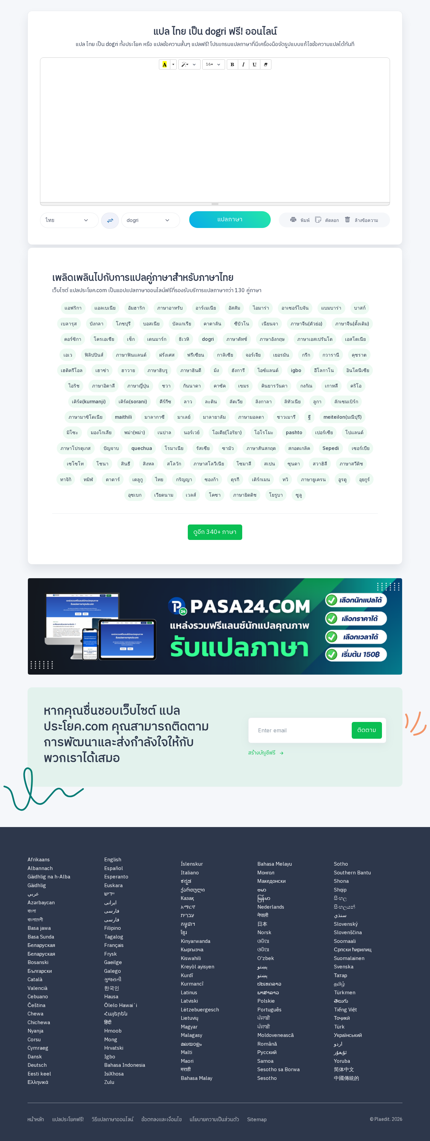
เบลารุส (69, 323)
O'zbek (265, 959)
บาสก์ (360, 308)
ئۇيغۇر (340, 1053)
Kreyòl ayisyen (197, 967)
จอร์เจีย (253, 355)
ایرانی (110, 903)
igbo (296, 370)
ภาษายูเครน (313, 479)
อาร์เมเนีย (206, 308)
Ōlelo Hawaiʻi (120, 1006)
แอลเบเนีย (105, 308)
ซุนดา (294, 463)
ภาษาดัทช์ (236, 339)
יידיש (109, 894)
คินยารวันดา (274, 386)
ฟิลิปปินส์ (94, 355)
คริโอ (355, 386)
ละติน (211, 401)
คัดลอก (331, 220)
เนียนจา (270, 323)
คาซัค (220, 386)
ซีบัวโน (241, 323)
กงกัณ (306, 386)
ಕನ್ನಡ (186, 881)
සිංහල (340, 899)
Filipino (112, 928)
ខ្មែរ (184, 933)
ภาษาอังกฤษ (272, 339)
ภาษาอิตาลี (103, 386)
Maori (187, 1061)
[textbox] (215, 136)
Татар (340, 976)
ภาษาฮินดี (190, 370)
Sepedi (330, 448)
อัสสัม (234, 308)
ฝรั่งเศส (167, 355)
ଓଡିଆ (263, 942)
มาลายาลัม (214, 417)
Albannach (40, 869)
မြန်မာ (263, 899)
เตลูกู (137, 479)
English (112, 860)
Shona (341, 881)
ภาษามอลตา (251, 417)
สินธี (125, 463)
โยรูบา (276, 495)
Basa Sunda (41, 937)
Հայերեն (116, 1014)
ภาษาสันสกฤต (261, 448)
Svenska (343, 967)
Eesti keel (39, 1074)
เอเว (67, 355)
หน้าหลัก (36, 1120)
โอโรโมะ (263, 432)
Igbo (109, 1057)
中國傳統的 (346, 1079)
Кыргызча (192, 950)
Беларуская (41, 946)
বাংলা (32, 911)
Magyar (189, 1027)
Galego (112, 971)
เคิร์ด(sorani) (133, 401)
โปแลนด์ (354, 432)
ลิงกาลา (263, 401)
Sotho (341, 864)
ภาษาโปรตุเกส (75, 448)
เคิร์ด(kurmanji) (89, 401)
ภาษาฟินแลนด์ (131, 355)
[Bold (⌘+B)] (232, 64)
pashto (294, 432)
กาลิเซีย (225, 355)
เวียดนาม (163, 495)
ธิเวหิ (184, 339)
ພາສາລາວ (268, 993)
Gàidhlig (37, 886)
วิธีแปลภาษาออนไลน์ (112, 1120)
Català (35, 980)
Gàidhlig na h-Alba (49, 877)
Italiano (190, 873)
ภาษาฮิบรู (157, 370)
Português (269, 1010)
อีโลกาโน (324, 370)
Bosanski (38, 963)
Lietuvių (189, 1018)
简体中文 (344, 1070)
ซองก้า (211, 479)
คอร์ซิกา (72, 339)
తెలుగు (341, 1001)
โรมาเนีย (174, 448)
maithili (123, 417)
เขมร (243, 386)
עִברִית (187, 916)
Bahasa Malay (196, 1079)
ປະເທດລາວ (269, 984)
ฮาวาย (128, 370)
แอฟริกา (73, 308)
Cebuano (38, 997)
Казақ (187, 899)
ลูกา (317, 401)
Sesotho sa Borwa (278, 1070)
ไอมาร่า (261, 308)
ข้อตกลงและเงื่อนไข (161, 1120)
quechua (141, 448)
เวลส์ (191, 495)
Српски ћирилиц (353, 950)
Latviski (189, 1001)
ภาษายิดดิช (245, 495)
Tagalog (113, 937)
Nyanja (35, 1031)
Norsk (264, 933)
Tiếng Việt (345, 1010)
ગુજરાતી (112, 980)
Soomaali (345, 942)
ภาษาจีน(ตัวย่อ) (306, 323)
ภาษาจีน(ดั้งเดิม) (352, 323)
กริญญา (184, 479)
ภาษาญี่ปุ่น (138, 386)
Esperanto (116, 877)
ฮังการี (238, 370)
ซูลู (299, 495)
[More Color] (173, 64)
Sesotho (267, 1079)
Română (267, 1044)
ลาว (188, 401)
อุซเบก (134, 495)
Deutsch (37, 1065)
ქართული (193, 890)
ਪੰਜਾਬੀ (263, 1018)
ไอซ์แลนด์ (268, 370)
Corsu (34, 1040)
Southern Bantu (352, 873)
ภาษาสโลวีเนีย (209, 463)
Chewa (35, 1014)
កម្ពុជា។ (188, 924)
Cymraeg (38, 1048)
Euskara (113, 886)
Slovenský (346, 924)
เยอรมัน (281, 355)
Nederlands (270, 907)
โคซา (215, 495)
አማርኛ (188, 907)
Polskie (266, 1001)
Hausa (111, 997)
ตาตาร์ (113, 479)
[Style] (189, 64)
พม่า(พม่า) (134, 432)
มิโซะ (72, 432)
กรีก (306, 355)
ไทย (159, 479)
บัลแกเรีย (181, 323)
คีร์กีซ (165, 401)
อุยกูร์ (364, 479)
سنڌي (340, 916)
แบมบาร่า (331, 308)
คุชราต (359, 355)
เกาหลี (331, 386)
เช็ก (131, 339)
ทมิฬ (88, 479)
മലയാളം (191, 1044)
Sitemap (257, 1120)
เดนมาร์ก (156, 339)
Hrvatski (113, 1048)
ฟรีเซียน (195, 355)
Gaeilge (113, 963)
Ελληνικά (38, 1083)
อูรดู (342, 479)
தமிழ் (339, 984)
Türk (339, 1027)
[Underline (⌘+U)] (254, 64)
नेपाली (262, 916)
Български (40, 971)
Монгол (265, 873)
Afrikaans (39, 860)
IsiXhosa (114, 1074)
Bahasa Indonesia (124, 1065)
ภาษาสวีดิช (351, 463)
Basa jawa (39, 928)
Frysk (110, 954)
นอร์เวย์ (192, 432)
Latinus (189, 993)
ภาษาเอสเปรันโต (315, 339)
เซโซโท (75, 463)
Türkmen (344, 993)
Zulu (109, 1083)
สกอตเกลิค (299, 448)
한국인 (111, 989)
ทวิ (285, 479)
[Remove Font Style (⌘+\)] (265, 64)
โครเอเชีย (104, 339)
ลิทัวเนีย (292, 401)
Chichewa (39, 1023)
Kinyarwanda (195, 942)
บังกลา (96, 323)
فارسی (111, 911)
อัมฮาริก (136, 308)
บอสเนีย (151, 323)
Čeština (36, 1006)
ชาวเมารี (286, 417)
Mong (110, 1040)
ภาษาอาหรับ (170, 308)
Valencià (37, 989)
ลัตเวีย (236, 401)
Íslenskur (192, 864)
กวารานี (330, 355)
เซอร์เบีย (361, 448)
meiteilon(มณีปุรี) (343, 417)
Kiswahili (191, 959)
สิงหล (148, 463)
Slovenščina (348, 933)
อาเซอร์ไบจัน (295, 308)
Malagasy (191, 1036)
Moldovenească (275, 1036)
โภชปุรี (123, 323)
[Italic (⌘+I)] (243, 64)
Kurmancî (192, 984)
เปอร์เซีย (324, 432)
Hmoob (113, 1031)
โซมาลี (243, 463)
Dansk (35, 1057)
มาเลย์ (183, 417)
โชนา (102, 463)
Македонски (271, 881)
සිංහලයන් (344, 907)
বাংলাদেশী (35, 920)
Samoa (265, 1061)
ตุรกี (235, 479)
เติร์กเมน (261, 479)
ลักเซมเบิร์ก (346, 401)
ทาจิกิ (65, 479)
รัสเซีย (203, 448)
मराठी (185, 1070)
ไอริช (74, 386)
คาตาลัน (212, 323)
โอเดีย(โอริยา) (227, 432)
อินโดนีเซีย (357, 370)
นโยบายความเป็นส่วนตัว (214, 1120)
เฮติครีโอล (72, 370)
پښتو (262, 967)
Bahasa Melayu (274, 864)
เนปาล (164, 432)
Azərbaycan (41, 903)
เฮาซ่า (102, 370)
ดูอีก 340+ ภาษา (215, 532)
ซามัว (228, 448)
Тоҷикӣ (342, 1018)
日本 (262, 924)
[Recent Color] (164, 64)
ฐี (309, 417)
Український (348, 1036)
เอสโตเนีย (355, 339)
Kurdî (187, 976)
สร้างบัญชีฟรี (261, 753)
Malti (186, 1053)
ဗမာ (261, 890)
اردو (338, 1044)
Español (113, 869)
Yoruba (342, 1061)
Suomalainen (349, 959)
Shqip (340, 890)
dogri (208, 339)
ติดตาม (366, 730)
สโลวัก (174, 463)
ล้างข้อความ (366, 220)
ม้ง (216, 370)
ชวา (166, 386)
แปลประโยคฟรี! (68, 1120)
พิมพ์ (305, 220)
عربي (33, 894)
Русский (266, 1053)
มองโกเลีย (101, 432)
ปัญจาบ (111, 448)
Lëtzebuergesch (200, 1010)
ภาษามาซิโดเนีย (85, 417)
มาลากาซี (154, 417)
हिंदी (107, 1023)
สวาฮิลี (320, 463)
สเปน (269, 463)
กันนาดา (192, 386)
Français (114, 946)
